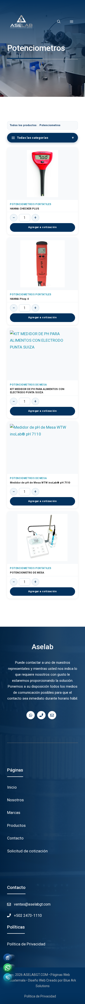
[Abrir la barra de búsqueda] (58, 22)
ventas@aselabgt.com (32, 904)
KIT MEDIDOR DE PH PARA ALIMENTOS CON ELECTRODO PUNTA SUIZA (37, 391)
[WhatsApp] (7, 967)
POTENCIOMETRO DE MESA (27, 572)
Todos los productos (23, 125)
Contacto (15, 838)
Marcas (13, 812)
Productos (16, 825)
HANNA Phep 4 (19, 298)
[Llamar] (7, 977)
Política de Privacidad (26, 944)
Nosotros (15, 800)
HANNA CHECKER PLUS (24, 208)
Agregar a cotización (42, 227)
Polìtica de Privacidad (40, 996)
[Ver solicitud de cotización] (7, 958)
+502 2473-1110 (28, 915)
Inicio (12, 787)
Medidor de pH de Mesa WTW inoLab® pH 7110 (40, 482)
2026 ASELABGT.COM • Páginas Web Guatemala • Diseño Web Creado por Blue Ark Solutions (42, 980)
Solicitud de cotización (27, 851)
